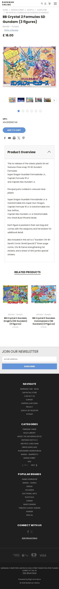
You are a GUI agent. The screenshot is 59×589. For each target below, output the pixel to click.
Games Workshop (29, 479)
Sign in (24, 410)
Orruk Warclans (29, 447)
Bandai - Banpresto (29, 454)
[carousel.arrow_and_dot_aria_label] (23, 111)
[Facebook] (4, 138)
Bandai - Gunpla (29, 483)
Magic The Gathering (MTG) (29, 436)
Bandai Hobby (29, 458)
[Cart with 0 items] (49, 3)
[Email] (9, 138)
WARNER (29, 511)
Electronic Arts (29, 493)
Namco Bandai (29, 504)
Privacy (29, 407)
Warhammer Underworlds (29, 451)
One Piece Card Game (30, 443)
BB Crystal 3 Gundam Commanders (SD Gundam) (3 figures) (43, 321)
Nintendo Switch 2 (29, 440)
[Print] (14, 138)
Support (29, 400)
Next (54, 100)
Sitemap (29, 414)
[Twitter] (18, 138)
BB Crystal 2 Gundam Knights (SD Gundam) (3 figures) (15, 321)
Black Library (29, 433)
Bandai (30, 486)
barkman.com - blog (29, 389)
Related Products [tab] (27, 272)
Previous (5, 100)
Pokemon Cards (29, 429)
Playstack (29, 497)
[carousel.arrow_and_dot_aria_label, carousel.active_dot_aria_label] (19, 111)
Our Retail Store (29, 392)
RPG (29, 461)
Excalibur (29, 490)
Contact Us (29, 396)
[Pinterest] (23, 138)
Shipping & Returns (29, 403)
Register (34, 410)
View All (29, 515)
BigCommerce (34, 579)
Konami (29, 501)
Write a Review (11, 30)
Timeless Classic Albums (29, 508)
